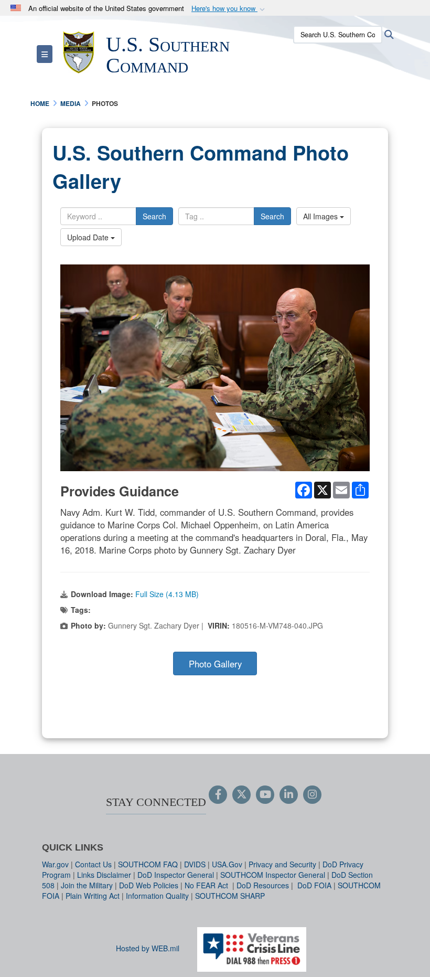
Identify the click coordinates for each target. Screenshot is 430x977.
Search (154, 216)
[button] (229, 8)
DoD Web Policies (148, 885)
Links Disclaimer (104, 874)
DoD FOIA (314, 885)
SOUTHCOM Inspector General (272, 874)
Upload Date (89, 237)
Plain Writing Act (93, 895)
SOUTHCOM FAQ (148, 864)
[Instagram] (312, 795)
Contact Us (93, 864)
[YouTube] (265, 795)
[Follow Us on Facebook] (218, 795)
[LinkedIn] (289, 795)
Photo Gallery (215, 663)
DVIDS (195, 864)
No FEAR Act (207, 885)
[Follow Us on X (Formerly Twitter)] (241, 795)
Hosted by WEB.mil (147, 948)
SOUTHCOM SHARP (230, 895)
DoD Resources (262, 885)
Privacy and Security (282, 864)
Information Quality (157, 895)
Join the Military (87, 885)
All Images (321, 216)
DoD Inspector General (175, 874)
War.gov (55, 864)
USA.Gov (227, 864)
